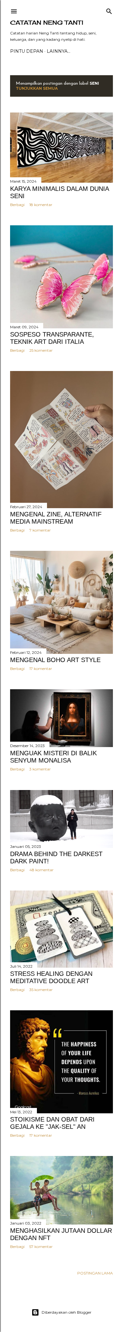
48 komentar (41, 869)
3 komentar (40, 769)
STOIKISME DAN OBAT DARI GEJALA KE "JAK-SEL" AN (52, 1123)
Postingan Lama (95, 1273)
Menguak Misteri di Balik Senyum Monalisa (53, 757)
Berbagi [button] (17, 204)
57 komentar (41, 1246)
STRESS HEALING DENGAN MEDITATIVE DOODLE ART (51, 977)
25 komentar (41, 350)
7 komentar (40, 530)
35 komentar (41, 989)
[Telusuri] (109, 10)
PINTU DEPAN (26, 51)
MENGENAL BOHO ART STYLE (55, 659)
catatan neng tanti (46, 22)
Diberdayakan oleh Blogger (66, 1312)
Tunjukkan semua (37, 88)
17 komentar (40, 668)
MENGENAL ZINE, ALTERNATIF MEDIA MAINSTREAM (56, 518)
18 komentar (40, 204)
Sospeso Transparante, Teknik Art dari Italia (52, 338)
